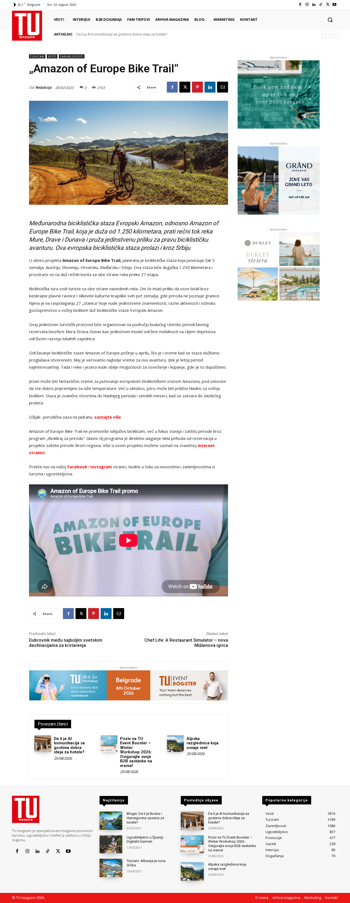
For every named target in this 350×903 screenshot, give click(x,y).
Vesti (52, 56)
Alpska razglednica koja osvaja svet (202, 743)
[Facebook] (300, 4)
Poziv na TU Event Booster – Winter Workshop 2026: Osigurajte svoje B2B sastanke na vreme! (136, 752)
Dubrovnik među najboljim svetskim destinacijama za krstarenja (65, 643)
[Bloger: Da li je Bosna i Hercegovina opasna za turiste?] (111, 821)
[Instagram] (307, 4)
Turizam (37, 56)
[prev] (325, 34)
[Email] (222, 87)
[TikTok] (320, 4)
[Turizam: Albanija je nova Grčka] (111, 868)
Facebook (77, 466)
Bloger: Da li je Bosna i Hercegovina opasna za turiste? (145, 818)
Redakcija (43, 87)
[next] (334, 34)
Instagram (101, 466)
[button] (330, 20)
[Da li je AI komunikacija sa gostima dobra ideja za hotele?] (42, 743)
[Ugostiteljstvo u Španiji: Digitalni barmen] (111, 844)
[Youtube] (334, 4)
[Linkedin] (313, 4)
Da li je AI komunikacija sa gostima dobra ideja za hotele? (121, 34)
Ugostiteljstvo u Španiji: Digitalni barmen (145, 839)
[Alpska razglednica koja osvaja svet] (175, 743)
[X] (327, 4)
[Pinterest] (197, 87)
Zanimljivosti (71, 56)
